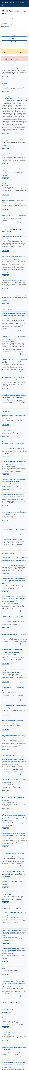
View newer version (21, 51)
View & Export (14, 16)
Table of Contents (14, 32)
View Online (5, 76)
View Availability (7, 1012)
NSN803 (7, 26)
